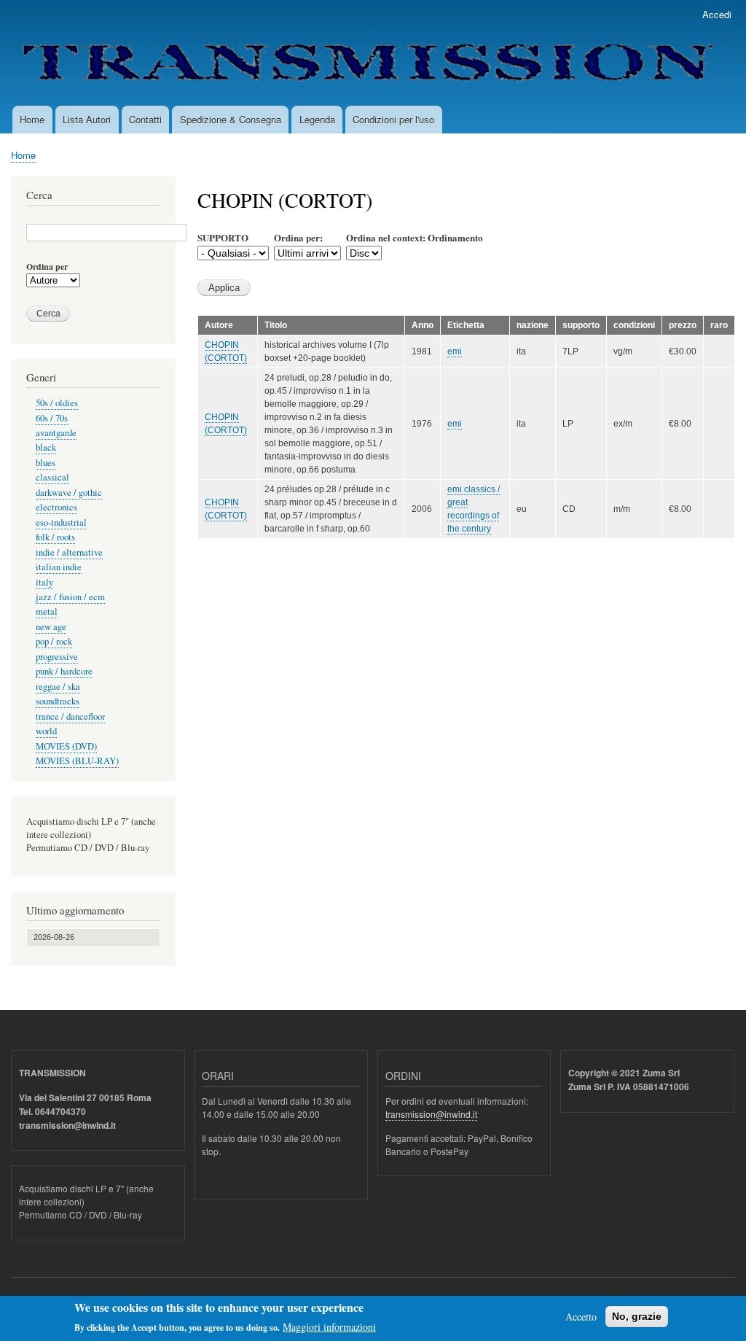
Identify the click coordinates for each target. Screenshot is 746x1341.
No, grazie (636, 1316)
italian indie (59, 567)
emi (454, 351)
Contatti (145, 119)
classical (52, 477)
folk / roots (55, 537)
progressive (57, 656)
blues (45, 462)
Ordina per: (298, 237)
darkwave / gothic (69, 492)
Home (32, 119)
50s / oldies (57, 403)
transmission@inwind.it (431, 1114)
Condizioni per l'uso (393, 119)
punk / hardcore (64, 671)
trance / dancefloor (70, 716)
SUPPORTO (222, 237)
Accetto (581, 1316)
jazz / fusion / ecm (70, 597)
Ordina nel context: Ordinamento (414, 237)
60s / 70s (52, 418)
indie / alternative (69, 552)
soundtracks (57, 701)
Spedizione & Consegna (230, 119)
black (46, 447)
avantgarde (56, 433)
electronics (56, 507)
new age (51, 627)
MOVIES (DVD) (66, 746)
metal (47, 611)
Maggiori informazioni (329, 1327)
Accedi (716, 14)
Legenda (317, 119)
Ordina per (47, 267)
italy (44, 582)
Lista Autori (87, 119)
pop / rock (54, 641)
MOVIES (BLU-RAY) (77, 761)
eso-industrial (61, 522)
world (46, 731)
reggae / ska (58, 686)
